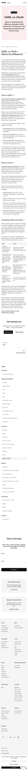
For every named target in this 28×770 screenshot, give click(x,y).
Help (24, 767)
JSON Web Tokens (7, 400)
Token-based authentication (9, 418)
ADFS (3, 393)
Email (2, 561)
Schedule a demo (14, 609)
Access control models (8, 491)
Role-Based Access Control (9, 477)
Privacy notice (4, 748)
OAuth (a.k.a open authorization (9, 166)
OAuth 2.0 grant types (8, 444)
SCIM (3, 484)
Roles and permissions (8, 488)
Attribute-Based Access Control (10, 481)
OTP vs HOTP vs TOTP (8, 500)
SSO (3, 389)
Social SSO (5, 421)
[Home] (3, 2)
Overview (4, 382)
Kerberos (4, 451)
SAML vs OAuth (6, 458)
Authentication (8, 46)
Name (2, 553)
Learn (8, 2)
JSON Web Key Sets (7, 411)
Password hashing (7, 511)
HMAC (4, 507)
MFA (3, 396)
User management (7, 474)
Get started (14, 589)
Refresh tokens (6, 404)
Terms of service (4, 750)
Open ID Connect (6, 448)
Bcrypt (4, 503)
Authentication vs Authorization (10, 470)
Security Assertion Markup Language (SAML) (13, 99)
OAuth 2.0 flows (6, 440)
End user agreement (5, 753)
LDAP (3, 455)
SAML (4, 433)
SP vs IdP (4, 407)
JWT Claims (5, 414)
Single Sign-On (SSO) (11, 74)
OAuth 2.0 (5, 437)
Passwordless (5, 386)
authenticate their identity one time (10, 115)
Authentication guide (7, 374)
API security (5, 519)
